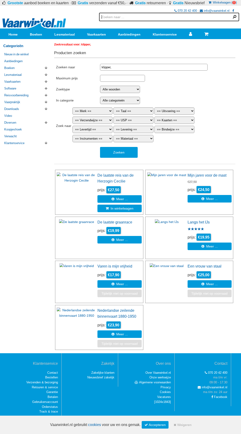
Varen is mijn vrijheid (114, 266)
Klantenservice (165, 34)
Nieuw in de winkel (16, 54)
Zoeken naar (65, 67)
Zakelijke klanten (102, 372)
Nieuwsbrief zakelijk (100, 377)
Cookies (165, 392)
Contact (52, 372)
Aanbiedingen (129, 34)
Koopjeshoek (13, 129)
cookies (94, 425)
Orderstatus (50, 407)
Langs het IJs (199, 222)
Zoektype (63, 89)
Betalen (53, 397)
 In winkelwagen (119, 208)
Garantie (52, 392)
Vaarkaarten (96, 34)
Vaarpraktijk (12, 102)
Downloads (11, 108)
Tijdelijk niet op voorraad (119, 293)
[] (162, 402)
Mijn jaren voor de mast (207, 175)
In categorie (65, 100)
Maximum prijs (67, 78)
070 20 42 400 (187, 10)
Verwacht (10, 136)
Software (10, 88)
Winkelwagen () (224, 2)
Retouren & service (45, 387)
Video (8, 115)
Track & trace (48, 411)
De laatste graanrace (114, 222)
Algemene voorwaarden (154, 382)
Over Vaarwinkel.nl (158, 372)
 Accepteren (155, 424)
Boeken (36, 34)
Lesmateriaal (64, 34)
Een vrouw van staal (204, 266)
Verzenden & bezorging (42, 382)
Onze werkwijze (160, 377)
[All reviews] (196, 229)
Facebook (220, 397)
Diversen (10, 122)
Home (13, 34)
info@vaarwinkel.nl (216, 10)
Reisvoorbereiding (16, 95)
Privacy (166, 387)
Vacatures (164, 397)
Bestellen (51, 377)
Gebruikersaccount (45, 402)
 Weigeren (183, 424)
